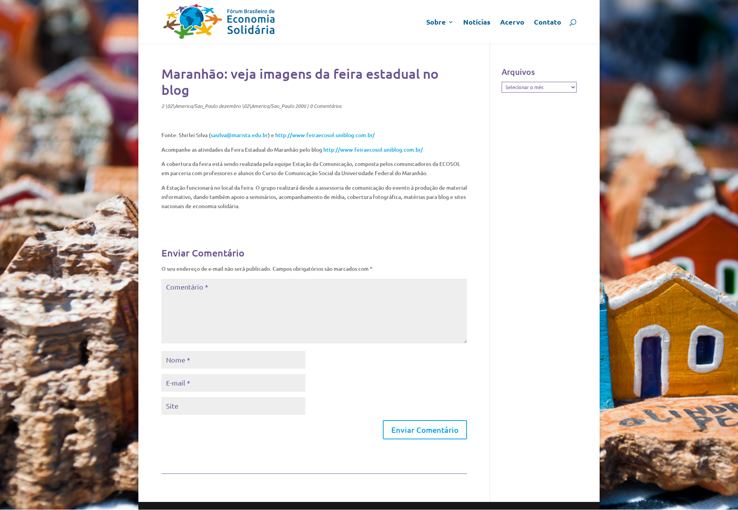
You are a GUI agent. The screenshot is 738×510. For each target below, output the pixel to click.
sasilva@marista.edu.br (239, 135)
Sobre (436, 22)
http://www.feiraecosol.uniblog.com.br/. (373, 149)
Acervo (512, 22)
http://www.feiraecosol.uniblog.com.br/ (325, 135)
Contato (547, 22)
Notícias (476, 22)
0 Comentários (325, 106)
